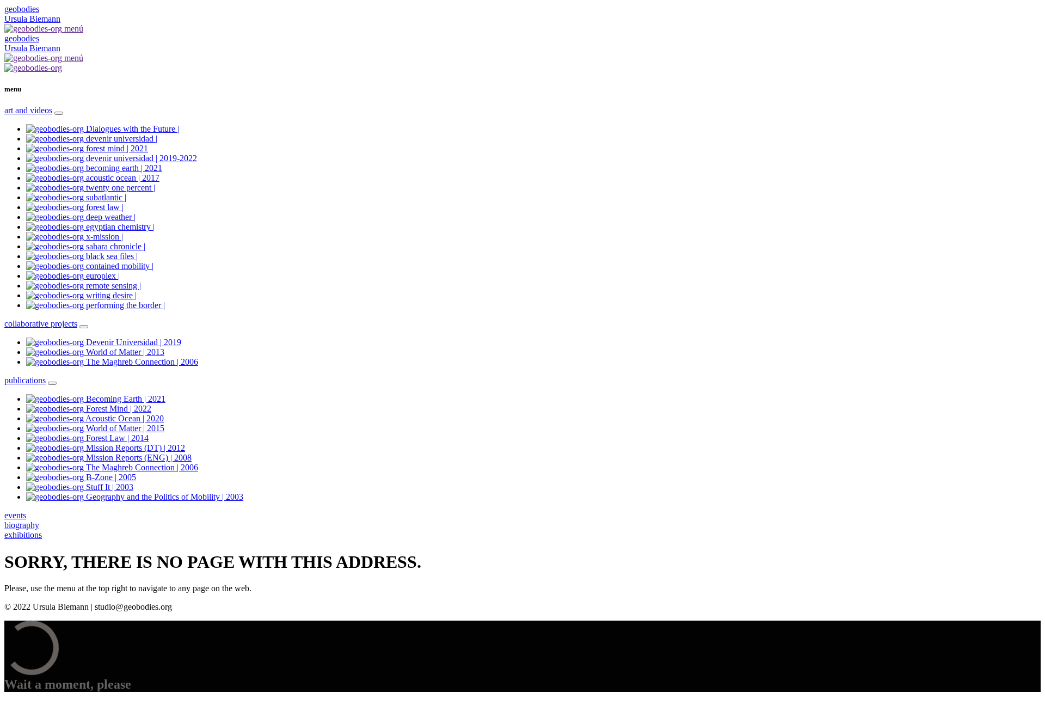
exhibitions (23, 535)
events (15, 515)
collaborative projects (40, 323)
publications (25, 380)
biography (21, 525)
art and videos (28, 110)
